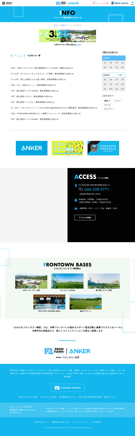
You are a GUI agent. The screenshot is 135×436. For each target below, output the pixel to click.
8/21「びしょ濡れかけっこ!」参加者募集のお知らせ (34, 85)
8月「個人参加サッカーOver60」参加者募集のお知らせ (35, 119)
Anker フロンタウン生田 (28, 397)
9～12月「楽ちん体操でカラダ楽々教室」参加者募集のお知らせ (39, 79)
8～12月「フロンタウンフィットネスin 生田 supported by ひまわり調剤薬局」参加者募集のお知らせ (54, 108)
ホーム (56, 25)
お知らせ (63, 25)
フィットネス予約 (102, 3)
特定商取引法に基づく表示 (61, 422)
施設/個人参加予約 (121, 3)
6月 (111, 67)
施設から (107, 101)
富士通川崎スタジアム (67, 397)
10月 (110, 89)
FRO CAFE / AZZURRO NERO (90, 397)
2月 (111, 63)
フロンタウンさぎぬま (48, 397)
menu (132, 4)
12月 (122, 89)
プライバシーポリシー (80, 422)
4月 (122, 63)
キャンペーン (108, 109)
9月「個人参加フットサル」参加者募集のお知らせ (33, 102)
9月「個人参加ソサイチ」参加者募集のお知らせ (32, 96)
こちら (78, 44)
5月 (105, 67)
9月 (105, 89)
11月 (116, 89)
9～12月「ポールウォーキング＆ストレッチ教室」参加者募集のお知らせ (43, 74)
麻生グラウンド (110, 397)
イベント (118, 101)
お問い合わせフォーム (41, 422)
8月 (122, 67)
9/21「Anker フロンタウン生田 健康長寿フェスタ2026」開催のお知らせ (42, 68)
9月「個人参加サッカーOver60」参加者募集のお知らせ (35, 91)
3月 (116, 63)
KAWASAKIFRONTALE (9, 3)
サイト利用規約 (95, 422)
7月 (116, 67)
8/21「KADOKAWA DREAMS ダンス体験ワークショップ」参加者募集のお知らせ (46, 113)
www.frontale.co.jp (15, 412)
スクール (107, 105)
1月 (105, 63)
